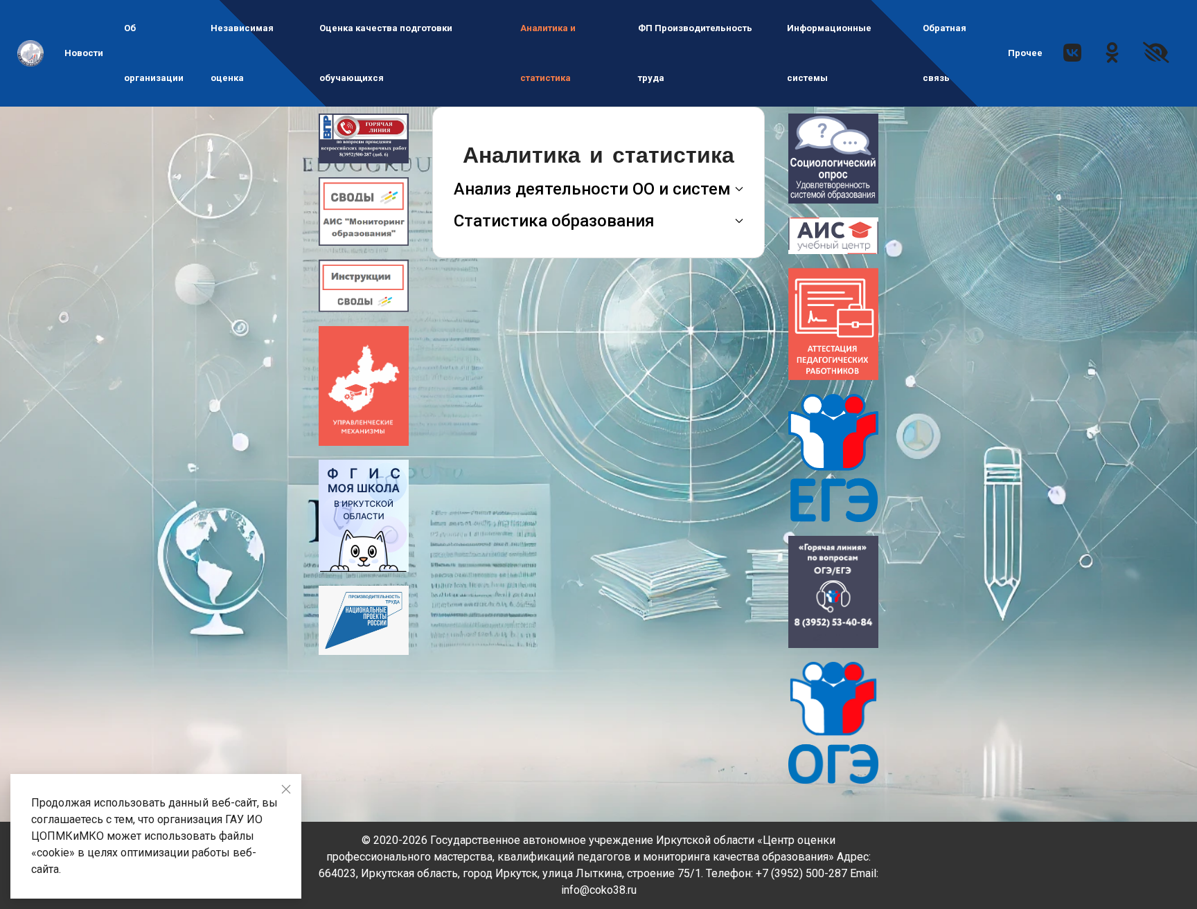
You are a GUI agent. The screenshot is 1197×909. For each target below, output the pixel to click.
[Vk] (1072, 56)
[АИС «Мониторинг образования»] (364, 210)
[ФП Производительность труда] (364, 619)
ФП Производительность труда (695, 53)
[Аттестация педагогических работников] (833, 323)
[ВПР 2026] (364, 137)
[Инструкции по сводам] (364, 284)
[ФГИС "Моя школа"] (364, 514)
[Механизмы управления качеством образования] (364, 385)
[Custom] (1112, 56)
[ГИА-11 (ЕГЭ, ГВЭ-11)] (833, 457)
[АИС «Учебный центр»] (833, 235)
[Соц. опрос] (833, 157)
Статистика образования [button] (554, 221)
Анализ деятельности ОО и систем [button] (592, 189)
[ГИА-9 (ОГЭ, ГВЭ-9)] (833, 721)
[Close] (286, 789)
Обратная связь (944, 53)
